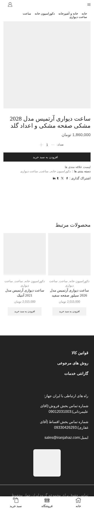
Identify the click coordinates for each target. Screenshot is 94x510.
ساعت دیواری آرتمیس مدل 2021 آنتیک (24, 293)
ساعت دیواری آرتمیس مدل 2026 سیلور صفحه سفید (69, 293)
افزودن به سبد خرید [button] (69, 311)
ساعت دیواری (78, 17)
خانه (84, 13)
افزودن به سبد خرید (45, 157)
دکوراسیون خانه (45, 13)
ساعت (27, 13)
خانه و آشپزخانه (68, 13)
